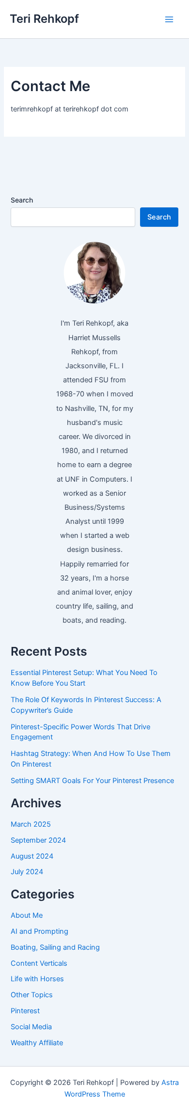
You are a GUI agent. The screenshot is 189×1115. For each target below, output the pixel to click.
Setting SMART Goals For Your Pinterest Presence (92, 780)
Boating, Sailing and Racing (55, 947)
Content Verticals (39, 963)
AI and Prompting (39, 931)
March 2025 (31, 824)
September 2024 (38, 840)
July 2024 (27, 871)
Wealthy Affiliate (37, 1042)
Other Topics (32, 994)
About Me (27, 915)
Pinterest (25, 1010)
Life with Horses (37, 978)
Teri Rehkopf (44, 19)
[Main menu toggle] (169, 19)
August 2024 (32, 856)
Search (22, 200)
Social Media (31, 1026)
